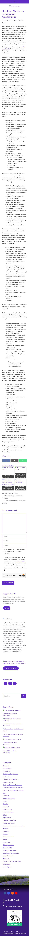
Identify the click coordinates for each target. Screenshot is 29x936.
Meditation (6, 831)
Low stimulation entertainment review (14, 826)
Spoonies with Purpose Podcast (12, 861)
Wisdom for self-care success (10, 742)
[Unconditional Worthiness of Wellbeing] (14, 720)
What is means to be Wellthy (10, 713)
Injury (4, 815)
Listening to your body (9, 820)
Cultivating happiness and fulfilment (13, 790)
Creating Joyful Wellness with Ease (13, 787)
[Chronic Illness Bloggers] (14, 925)
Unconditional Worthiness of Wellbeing (12, 724)
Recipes (5, 839)
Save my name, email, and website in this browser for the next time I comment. (14, 551)
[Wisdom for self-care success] (12, 739)
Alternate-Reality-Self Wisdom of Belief (13, 734)
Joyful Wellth (7, 817)
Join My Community (11, 668)
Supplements (6, 864)
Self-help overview (8, 845)
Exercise (5, 804)
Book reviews (7, 777)
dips (4, 793)
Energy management (9, 798)
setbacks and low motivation (11, 853)
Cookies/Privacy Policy (8, 933)
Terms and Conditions (20, 933)
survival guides (7, 867)
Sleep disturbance (8, 856)
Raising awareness (8, 837)
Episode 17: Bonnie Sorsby (9, 750)
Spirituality (6, 858)
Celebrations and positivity (10, 779)
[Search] (23, 696)
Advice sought (7, 768)
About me (6, 766)
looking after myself (8, 823)
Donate (7, 608)
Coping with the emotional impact (12, 785)
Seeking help (6, 842)
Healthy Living (7, 809)
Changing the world (8, 782)
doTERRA (6, 796)
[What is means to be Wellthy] (12, 710)
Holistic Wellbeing (8, 812)
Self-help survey (7, 847)
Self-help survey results (11, 493)
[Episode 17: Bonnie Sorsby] (11, 747)
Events (5, 801)
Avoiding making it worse (10, 774)
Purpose (5, 834)
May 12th (6, 828)
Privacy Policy (21, 562)
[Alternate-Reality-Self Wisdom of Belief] (14, 731)
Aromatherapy (7, 771)
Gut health (6, 807)
